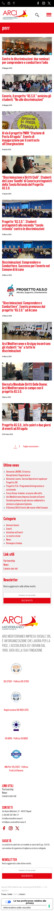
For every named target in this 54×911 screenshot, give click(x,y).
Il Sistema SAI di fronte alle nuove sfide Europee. (27, 507)
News (8, 539)
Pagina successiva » (31, 446)
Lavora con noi (10, 568)
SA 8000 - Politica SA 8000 (16, 738)
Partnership (9, 560)
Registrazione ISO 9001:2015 (16, 710)
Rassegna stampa (14, 543)
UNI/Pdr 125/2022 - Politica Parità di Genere (16, 769)
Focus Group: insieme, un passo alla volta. (24, 493)
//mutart (21, 894)
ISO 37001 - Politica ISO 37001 (16, 681)
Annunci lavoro (12, 525)
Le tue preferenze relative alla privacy (30, 901)
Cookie (9, 894)
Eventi (9, 528)
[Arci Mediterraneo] (15, 15)
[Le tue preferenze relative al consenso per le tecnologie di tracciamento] (49, 906)
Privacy (3, 894)
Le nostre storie (13, 536)
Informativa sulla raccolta (17, 907)
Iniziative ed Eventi (14, 532)
